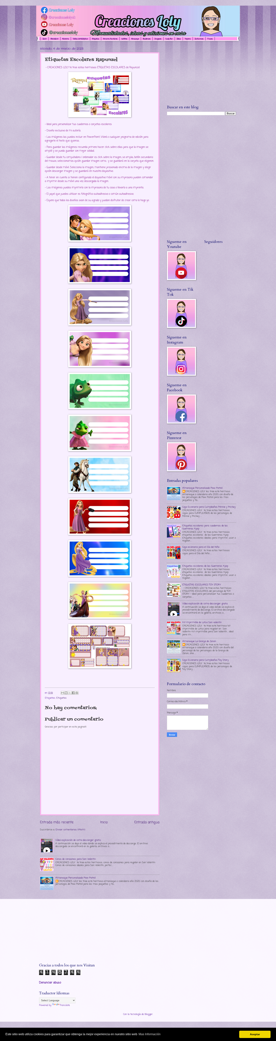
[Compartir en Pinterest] (77, 693)
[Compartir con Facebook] (73, 693)
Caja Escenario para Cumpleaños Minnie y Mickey (209, 507)
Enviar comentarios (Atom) (70, 829)
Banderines (147, 38)
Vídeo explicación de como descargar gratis (78, 840)
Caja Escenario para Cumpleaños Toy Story (205, 660)
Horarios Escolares (110, 38)
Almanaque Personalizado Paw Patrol (75, 878)
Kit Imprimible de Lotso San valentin (202, 622)
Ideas (179, 38)
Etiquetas (95, 38)
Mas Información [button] (150, 1034)
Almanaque (135, 38)
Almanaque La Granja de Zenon (199, 641)
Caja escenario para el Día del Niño (200, 547)
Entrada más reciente (56, 822)
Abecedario (54, 38)
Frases (210, 38)
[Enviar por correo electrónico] (62, 693)
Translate (65, 1005)
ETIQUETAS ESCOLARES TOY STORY (201, 585)
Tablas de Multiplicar (80, 38)
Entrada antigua (146, 822)
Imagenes (158, 38)
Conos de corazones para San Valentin (75, 859)
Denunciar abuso (50, 983)
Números (65, 38)
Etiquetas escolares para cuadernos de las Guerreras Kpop (205, 527)
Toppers (188, 38)
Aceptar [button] (255, 1034)
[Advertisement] (201, 72)
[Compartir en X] (70, 693)
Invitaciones (199, 38)
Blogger (149, 1014)
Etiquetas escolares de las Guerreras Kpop (205, 566)
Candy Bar (169, 38)
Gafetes (124, 38)
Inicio (45, 38)
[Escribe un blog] (66, 693)
